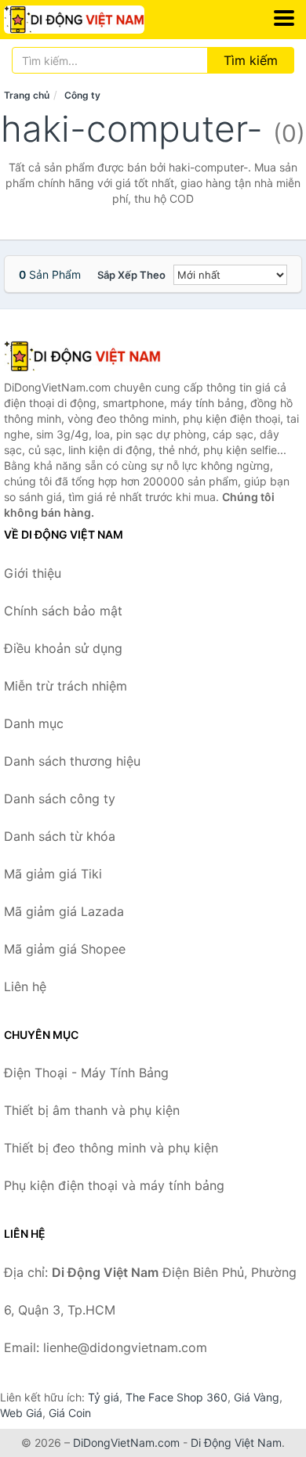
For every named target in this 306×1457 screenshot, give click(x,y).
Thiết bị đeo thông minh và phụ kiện (111, 1148)
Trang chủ (26, 95)
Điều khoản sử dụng (63, 648)
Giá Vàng (256, 1397)
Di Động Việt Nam (236, 1442)
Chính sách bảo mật (63, 611)
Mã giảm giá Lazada (64, 911)
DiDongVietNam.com (126, 1442)
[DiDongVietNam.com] (101, 19)
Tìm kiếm (251, 60)
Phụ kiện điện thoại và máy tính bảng (114, 1185)
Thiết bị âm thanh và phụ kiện (92, 1110)
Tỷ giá (103, 1397)
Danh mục (34, 723)
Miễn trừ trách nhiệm (65, 686)
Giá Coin (70, 1412)
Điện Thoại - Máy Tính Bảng (86, 1072)
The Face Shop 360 (177, 1397)
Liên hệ (25, 986)
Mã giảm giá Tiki (53, 874)
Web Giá (21, 1412)
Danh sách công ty (59, 798)
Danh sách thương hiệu (72, 761)
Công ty (82, 95)
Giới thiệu (32, 573)
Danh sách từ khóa (59, 836)
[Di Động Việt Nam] (82, 356)
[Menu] (284, 18)
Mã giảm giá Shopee (65, 949)
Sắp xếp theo (131, 275)
